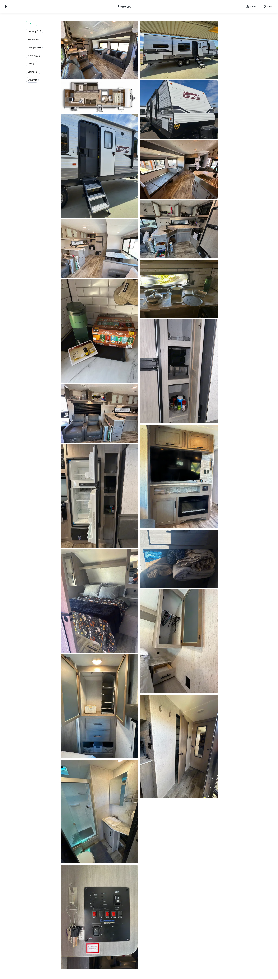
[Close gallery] (6, 6)
